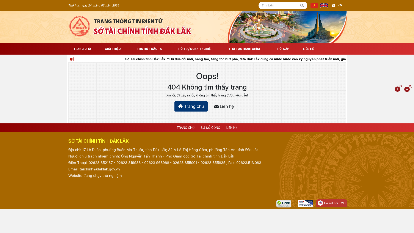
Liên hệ (308, 48)
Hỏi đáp (283, 48)
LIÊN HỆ (231, 127)
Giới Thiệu (113, 48)
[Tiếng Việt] (314, 5)
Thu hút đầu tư (149, 48)
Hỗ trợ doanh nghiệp (195, 48)
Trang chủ (193, 106)
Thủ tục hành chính (245, 48)
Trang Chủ (82, 48)
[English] (324, 5)
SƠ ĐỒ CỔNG (210, 127)
